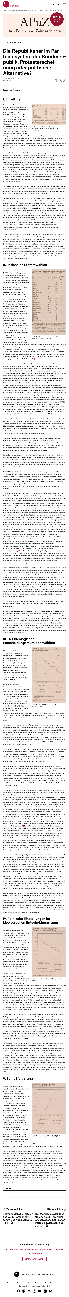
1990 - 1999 (49, 10)
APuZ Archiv (40, 10)
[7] (23, 826)
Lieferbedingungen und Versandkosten (38, 1249)
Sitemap (30, 1283)
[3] (8, 534)
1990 (55, 10)
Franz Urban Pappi (11, 79)
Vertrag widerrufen (34, 1259)
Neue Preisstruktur (16, 1249)
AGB (5, 1249)
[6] (53, 570)
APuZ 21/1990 (63, 10)
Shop (4, 10)
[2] (34, 359)
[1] (41, 215)
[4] (51, 541)
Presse (59, 1283)
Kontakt (52, 1283)
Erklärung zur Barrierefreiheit (41, 1286)
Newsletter (38, 1283)
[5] (17, 551)
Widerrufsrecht (59, 1249)
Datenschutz (21, 1283)
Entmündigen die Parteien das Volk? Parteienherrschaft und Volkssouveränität (18, 1218)
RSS (46, 1283)
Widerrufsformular (35, 1253)
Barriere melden (24, 1286)
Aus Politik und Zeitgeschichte (26, 10)
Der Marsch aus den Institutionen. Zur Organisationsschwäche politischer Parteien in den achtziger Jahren (50, 1220)
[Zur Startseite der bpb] (11, 7)
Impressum (10, 1283)
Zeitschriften (11, 10)
